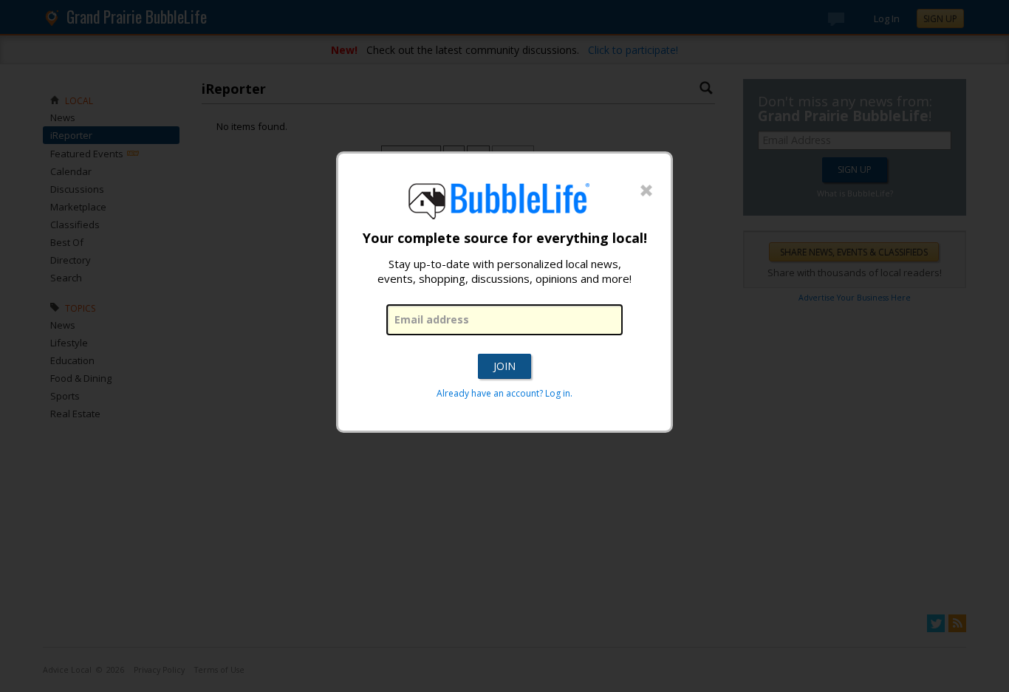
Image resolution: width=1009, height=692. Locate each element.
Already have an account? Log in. (504, 393)
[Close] (646, 191)
